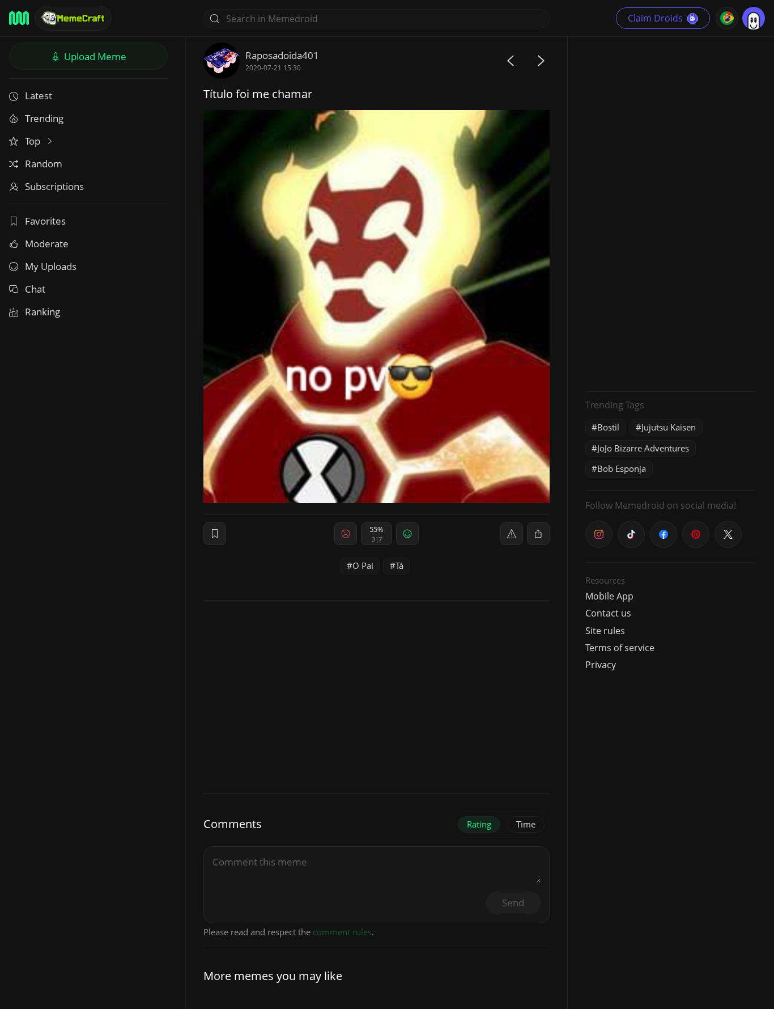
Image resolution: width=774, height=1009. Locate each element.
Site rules (605, 630)
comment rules (342, 932)
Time (525, 824)
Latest (38, 95)
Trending (44, 118)
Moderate (47, 243)
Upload (94, 56)
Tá (399, 565)
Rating (479, 824)
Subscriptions (54, 186)
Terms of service (619, 647)
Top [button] (33, 140)
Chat (35, 288)
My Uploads (50, 266)
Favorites (45, 220)
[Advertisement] (670, 213)
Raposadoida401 (282, 55)
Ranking (42, 311)
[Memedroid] (19, 18)
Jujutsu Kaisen (668, 427)
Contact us (608, 613)
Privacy (600, 664)
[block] (538, 533)
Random (43, 163)
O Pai (362, 565)
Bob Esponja (621, 468)
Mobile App (609, 596)
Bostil (608, 427)
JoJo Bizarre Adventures (643, 448)
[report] (511, 533)
